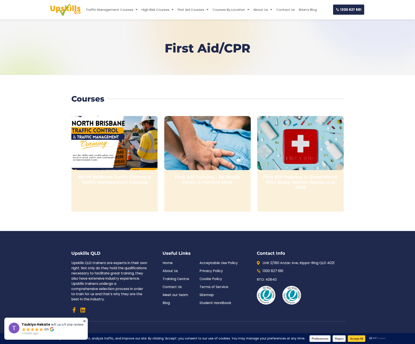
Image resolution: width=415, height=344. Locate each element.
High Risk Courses (155, 9)
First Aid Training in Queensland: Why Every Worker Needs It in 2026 (300, 182)
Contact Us (285, 9)
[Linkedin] (82, 310)
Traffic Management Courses (109, 9)
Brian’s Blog (308, 9)
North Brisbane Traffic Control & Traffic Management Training (114, 179)
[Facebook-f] (74, 310)
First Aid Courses (191, 9)
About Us (260, 9)
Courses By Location (228, 9)
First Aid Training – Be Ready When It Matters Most (207, 179)
